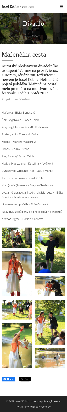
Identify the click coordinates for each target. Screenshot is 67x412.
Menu (61, 6)
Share (10, 379)
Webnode (45, 406)
